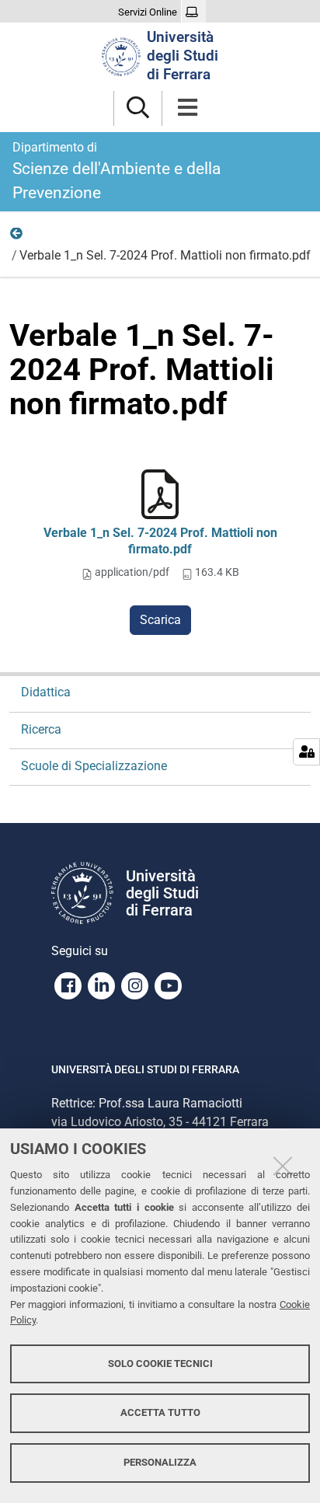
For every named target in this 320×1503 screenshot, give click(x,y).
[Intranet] (194, 12)
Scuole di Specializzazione (94, 765)
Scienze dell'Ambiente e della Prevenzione (116, 171)
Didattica (46, 692)
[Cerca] (138, 108)
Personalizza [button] (160, 1462)
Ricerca (17, 237)
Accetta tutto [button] (160, 1412)
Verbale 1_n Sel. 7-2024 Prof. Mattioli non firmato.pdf (160, 540)
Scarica (160, 619)
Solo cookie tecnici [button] (160, 1363)
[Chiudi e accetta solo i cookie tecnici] (282, 1165)
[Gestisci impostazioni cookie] (306, 751)
